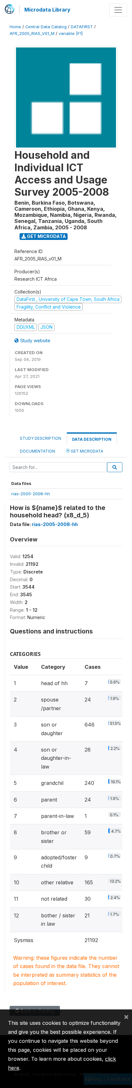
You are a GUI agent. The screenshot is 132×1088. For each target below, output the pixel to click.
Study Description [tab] (40, 438)
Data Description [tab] (91, 439)
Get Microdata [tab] (86, 451)
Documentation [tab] (37, 451)
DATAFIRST (82, 26)
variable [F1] (71, 33)
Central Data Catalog (46, 26)
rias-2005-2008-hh (30, 493)
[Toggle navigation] (118, 10)
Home (15, 26)
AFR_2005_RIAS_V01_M (32, 33)
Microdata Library (47, 9)
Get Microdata (46, 236)
